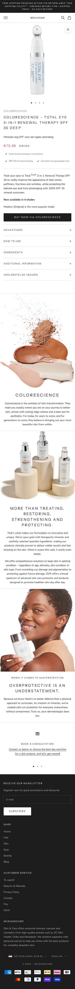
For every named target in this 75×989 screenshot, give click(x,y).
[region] (37, 745)
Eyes (6, 849)
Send (6, 910)
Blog (6, 861)
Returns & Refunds (14, 886)
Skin (6, 843)
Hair (6, 837)
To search (9, 880)
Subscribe (17, 811)
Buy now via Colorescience (37, 217)
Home (7, 831)
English (57, 956)
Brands (8, 855)
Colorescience (15, 111)
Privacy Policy (11, 892)
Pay (6, 904)
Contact (8, 898)
